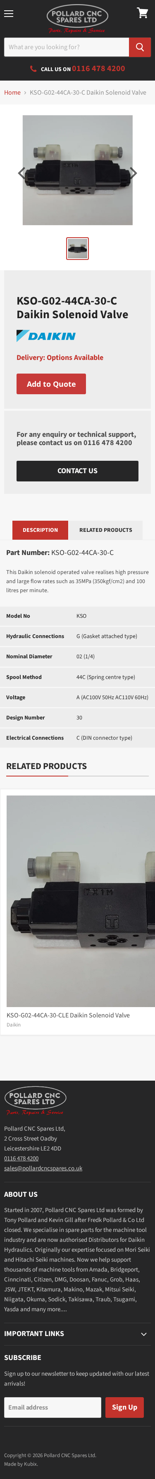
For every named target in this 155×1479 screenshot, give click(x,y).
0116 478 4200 (107, 443)
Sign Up (124, 1407)
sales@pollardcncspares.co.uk (43, 1168)
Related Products (105, 530)
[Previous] (22, 173)
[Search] (140, 47)
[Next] (132, 173)
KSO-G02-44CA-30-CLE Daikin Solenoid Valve (68, 1015)
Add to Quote (51, 384)
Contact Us (77, 471)
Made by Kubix (20, 1464)
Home (12, 92)
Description (40, 530)
